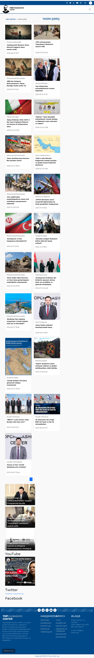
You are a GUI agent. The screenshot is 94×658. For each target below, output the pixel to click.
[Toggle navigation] (90, 9)
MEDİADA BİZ (61, 637)
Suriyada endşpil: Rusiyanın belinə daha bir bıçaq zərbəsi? (46, 241)
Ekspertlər (45, 626)
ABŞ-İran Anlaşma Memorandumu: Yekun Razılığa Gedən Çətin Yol (16, 83)
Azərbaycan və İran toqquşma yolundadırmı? (17, 240)
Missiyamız (44, 620)
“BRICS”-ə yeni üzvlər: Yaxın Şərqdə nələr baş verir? (18, 421)
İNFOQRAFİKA (61, 634)
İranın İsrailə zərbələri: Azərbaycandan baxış (44, 326)
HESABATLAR (61, 623)
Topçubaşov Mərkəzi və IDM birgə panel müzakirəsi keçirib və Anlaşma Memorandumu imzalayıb (20, 545)
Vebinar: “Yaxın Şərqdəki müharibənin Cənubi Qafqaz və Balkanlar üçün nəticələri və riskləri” (46, 120)
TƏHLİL (58, 620)
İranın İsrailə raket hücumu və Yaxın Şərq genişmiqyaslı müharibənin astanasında (18, 280)
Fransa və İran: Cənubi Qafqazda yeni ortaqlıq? (16, 466)
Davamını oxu (9, 651)
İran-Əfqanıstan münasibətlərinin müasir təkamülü (45, 88)
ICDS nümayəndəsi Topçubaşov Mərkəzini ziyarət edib (44, 44)
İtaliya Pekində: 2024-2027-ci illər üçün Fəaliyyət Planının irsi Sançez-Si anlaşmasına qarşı (18, 123)
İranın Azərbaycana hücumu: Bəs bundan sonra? (18, 159)
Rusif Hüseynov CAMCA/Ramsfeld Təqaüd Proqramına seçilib (19, 500)
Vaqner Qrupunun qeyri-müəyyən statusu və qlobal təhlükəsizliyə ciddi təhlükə (46, 366)
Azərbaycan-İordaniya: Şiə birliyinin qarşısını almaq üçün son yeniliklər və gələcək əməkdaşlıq (45, 281)
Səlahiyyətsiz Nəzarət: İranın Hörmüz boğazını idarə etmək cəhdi (18, 47)
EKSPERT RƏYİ (61, 626)
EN (90, 3)
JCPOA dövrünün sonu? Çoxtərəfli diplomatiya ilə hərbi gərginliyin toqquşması (46, 202)
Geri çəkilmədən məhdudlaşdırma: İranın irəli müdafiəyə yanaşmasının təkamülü (18, 200)
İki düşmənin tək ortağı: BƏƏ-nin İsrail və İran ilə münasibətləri (44, 422)
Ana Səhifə (11, 19)
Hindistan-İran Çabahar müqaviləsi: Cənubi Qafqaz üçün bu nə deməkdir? (17, 321)
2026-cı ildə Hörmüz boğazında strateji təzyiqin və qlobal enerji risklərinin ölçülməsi (46, 161)
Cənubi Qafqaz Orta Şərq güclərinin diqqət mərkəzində (17, 383)
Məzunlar (44, 629)
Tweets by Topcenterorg (14, 594)
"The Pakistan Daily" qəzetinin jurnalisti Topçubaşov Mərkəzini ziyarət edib (17, 522)
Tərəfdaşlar (46, 632)
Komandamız (45, 623)
